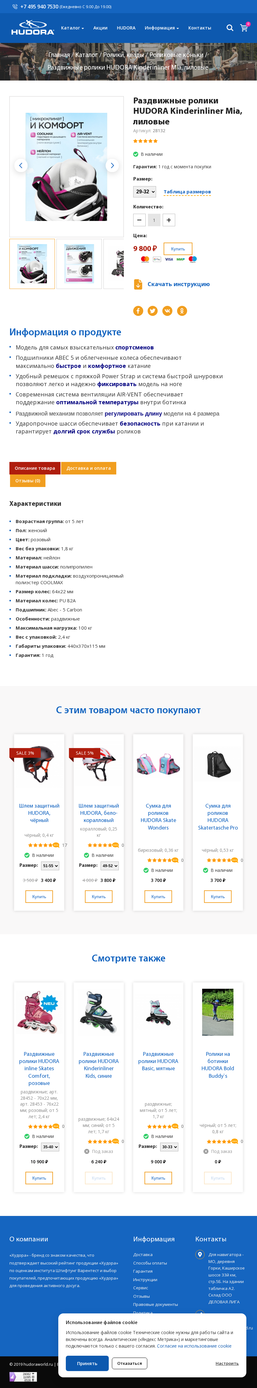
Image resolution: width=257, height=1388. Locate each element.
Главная (59, 55)
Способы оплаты (150, 1263)
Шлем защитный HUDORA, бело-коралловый (99, 814)
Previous (21, 167)
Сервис (140, 1288)
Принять (87, 1363)
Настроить (227, 1363)
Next (112, 167)
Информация (160, 28)
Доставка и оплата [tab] (88, 468)
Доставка (143, 1254)
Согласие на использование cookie (194, 1346)
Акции (100, 28)
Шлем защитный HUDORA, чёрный (39, 814)
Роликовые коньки (176, 55)
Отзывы (141, 1296)
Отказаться (129, 1363)
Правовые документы (155, 1304)
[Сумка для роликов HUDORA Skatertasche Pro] (217, 764)
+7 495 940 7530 (39, 6)
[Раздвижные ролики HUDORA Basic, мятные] (158, 1012)
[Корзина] (244, 28)
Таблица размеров (187, 192)
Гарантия (143, 1271)
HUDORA (126, 28)
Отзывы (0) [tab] (27, 481)
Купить (178, 248)
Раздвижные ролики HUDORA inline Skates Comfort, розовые (39, 1069)
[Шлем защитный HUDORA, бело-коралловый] (98, 764)
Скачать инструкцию (179, 284)
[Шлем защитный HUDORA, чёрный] (39, 764)
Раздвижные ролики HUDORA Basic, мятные (158, 1062)
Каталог (70, 28)
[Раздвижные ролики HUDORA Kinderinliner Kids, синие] (98, 1012)
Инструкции (145, 1279)
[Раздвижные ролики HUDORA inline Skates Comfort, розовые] (39, 1012)
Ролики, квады (123, 55)
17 (64, 845)
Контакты (199, 28)
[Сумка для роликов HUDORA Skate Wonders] (158, 764)
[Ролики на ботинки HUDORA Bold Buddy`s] (217, 1012)
